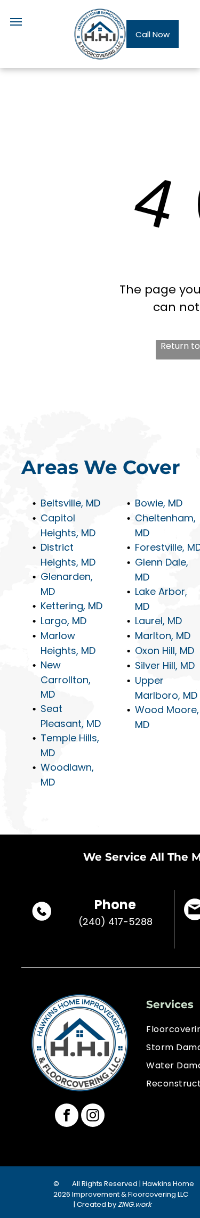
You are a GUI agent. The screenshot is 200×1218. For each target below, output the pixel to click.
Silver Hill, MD (165, 665)
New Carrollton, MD (66, 679)
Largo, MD (63, 620)
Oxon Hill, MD (164, 650)
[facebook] (66, 1116)
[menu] (16, 21)
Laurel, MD (158, 620)
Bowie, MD (158, 503)
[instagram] (93, 1116)
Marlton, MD (162, 635)
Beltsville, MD (70, 503)
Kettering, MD (71, 605)
